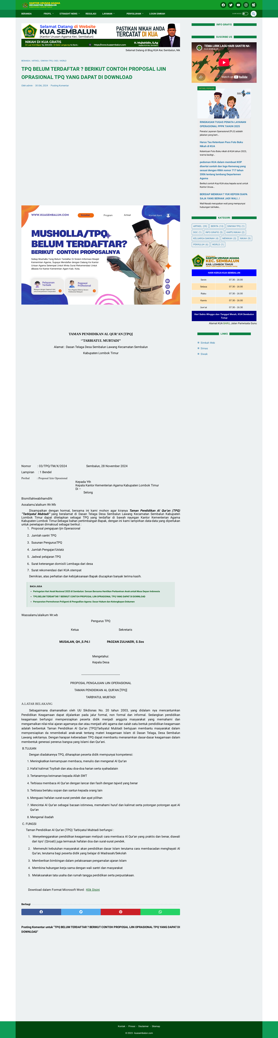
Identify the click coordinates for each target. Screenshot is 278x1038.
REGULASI (91, 13)
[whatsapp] (160, 912)
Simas (204, 348)
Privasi (131, 1026)
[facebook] (222, 5)
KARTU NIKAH (236, 232)
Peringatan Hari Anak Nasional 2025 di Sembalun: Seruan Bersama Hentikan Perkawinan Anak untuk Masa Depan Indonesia (96, 591)
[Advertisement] (100, 143)
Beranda (26, 13)
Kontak (121, 1026)
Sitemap (156, 1026)
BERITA (217, 226)
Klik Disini (93, 890)
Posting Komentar (60, 85)
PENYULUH (200, 244)
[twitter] (230, 5)
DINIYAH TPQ (236, 226)
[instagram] (245, 5)
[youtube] (238, 5)
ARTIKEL (200, 226)
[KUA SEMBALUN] (43, 5)
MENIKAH (229, 238)
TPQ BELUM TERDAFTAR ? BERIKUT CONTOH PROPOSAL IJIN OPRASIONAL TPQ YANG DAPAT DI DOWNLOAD (89, 596)
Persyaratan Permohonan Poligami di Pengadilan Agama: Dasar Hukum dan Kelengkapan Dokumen (84, 601)
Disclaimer (143, 1026)
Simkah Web (208, 342)
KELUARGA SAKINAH (205, 238)
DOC (197, 232)
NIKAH (245, 238)
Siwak (204, 354)
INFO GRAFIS (214, 232)
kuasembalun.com (143, 1033)
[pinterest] (120, 912)
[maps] (253, 5)
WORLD (218, 244)
